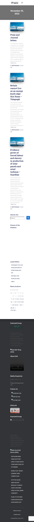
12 (21, 299)
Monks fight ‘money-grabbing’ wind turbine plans (17, 473)
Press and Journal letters (15, 38)
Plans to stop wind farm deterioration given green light (17, 499)
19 (21, 302)
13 (22, 299)
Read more (13, 63)
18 (19, 302)
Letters (13, 281)
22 (13, 305)
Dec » (15, 310)
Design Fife (20, 518)
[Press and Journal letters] (17, 26)
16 (15, 302)
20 (22, 302)
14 (11, 302)
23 (15, 305)
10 (17, 299)
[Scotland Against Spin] (15, 2)
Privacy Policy (17, 510)
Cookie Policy (17, 514)
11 (19, 299)
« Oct (11, 310)
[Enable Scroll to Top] (31, 519)
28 (11, 308)
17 (17, 302)
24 (17, 305)
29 (13, 308)
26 (21, 305)
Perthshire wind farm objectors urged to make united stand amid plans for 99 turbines (17, 462)
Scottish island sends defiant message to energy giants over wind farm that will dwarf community (17, 486)
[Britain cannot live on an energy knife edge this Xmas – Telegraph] (17, 77)
